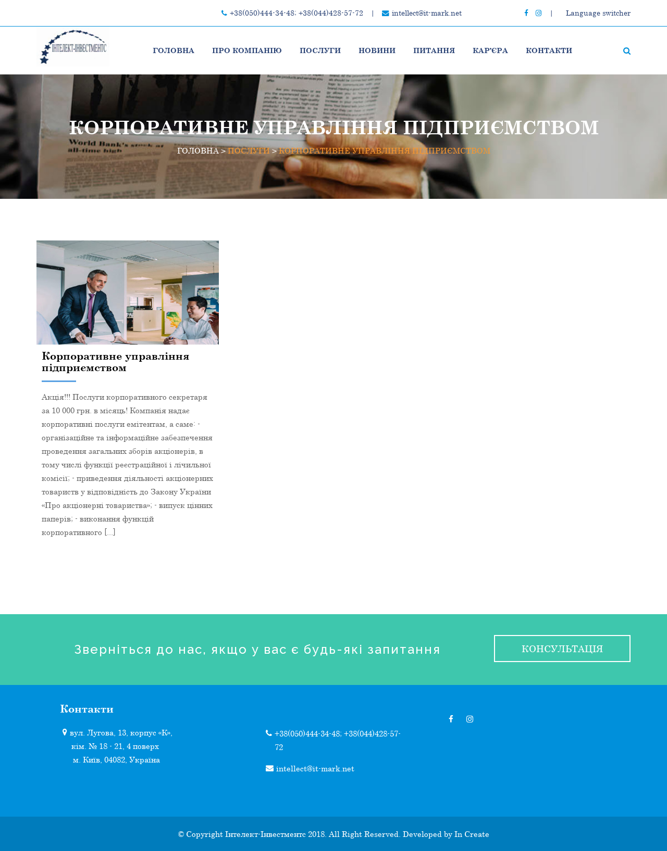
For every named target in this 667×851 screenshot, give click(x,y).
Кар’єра (490, 50)
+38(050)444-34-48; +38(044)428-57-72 (296, 13)
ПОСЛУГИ (320, 50)
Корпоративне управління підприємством (115, 361)
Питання (434, 50)
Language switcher (598, 13)
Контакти (549, 50)
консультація (562, 648)
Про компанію (247, 50)
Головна (173, 50)
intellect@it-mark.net (427, 13)
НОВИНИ (377, 50)
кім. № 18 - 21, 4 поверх (115, 746)
